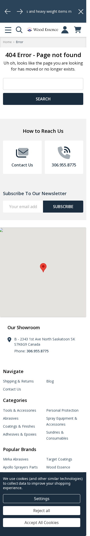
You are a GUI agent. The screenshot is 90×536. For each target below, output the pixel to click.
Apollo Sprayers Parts (20, 467)
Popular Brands (19, 449)
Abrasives (10, 418)
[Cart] (77, 29)
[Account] (64, 29)
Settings (42, 498)
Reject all (41, 510)
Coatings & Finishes (19, 426)
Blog (50, 381)
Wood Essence (58, 467)
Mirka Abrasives (15, 459)
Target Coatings (59, 459)
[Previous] (8, 11)
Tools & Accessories (19, 410)
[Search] (19, 29)
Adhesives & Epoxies (19, 434)
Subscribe (63, 206)
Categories (15, 400)
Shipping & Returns (18, 381)
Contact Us (12, 389)
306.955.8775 (37, 351)
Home (7, 42)
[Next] (20, 11)
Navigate (13, 371)
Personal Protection (62, 410)
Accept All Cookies (41, 522)
